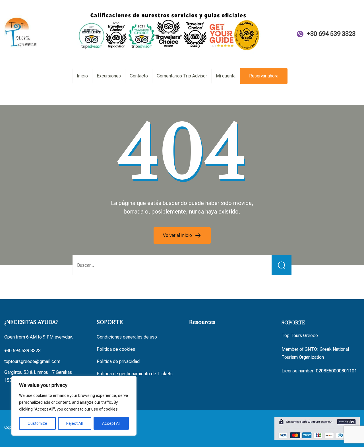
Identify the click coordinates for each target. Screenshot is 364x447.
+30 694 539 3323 (331, 33)
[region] (73, 406)
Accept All (111, 423)
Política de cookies (116, 349)
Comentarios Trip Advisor (182, 76)
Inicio (82, 76)
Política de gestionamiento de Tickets (135, 373)
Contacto (139, 76)
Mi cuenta (225, 76)
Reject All (74, 423)
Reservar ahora (263, 76)
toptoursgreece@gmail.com (32, 361)
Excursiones (109, 76)
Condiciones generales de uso (127, 337)
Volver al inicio (178, 235)
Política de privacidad (118, 361)
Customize (37, 423)
